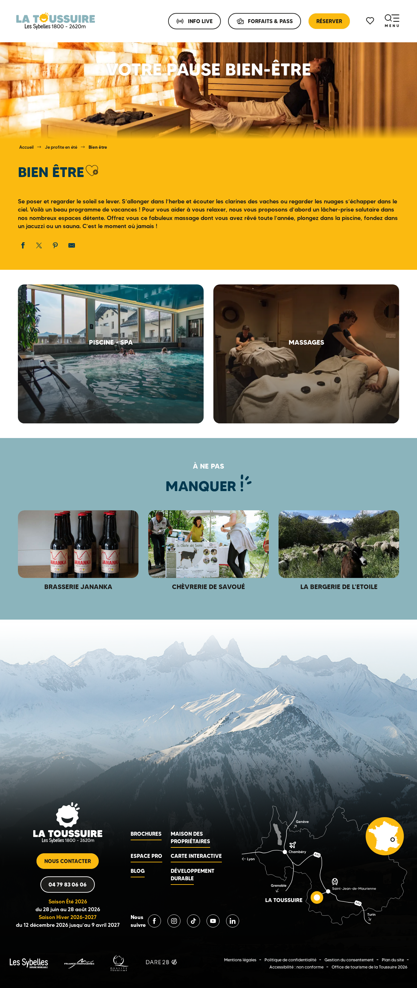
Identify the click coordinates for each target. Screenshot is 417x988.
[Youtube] (213, 921)
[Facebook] (154, 921)
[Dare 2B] (162, 963)
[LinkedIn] (232, 921)
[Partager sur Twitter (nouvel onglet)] (39, 245)
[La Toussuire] (55, 21)
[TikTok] (193, 921)
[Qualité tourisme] (119, 963)
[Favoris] (371, 21)
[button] (92, 171)
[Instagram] (174, 921)
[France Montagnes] (79, 963)
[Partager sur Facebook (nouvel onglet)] (23, 245)
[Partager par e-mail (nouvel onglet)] (71, 245)
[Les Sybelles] (29, 963)
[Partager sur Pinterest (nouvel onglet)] (55, 245)
